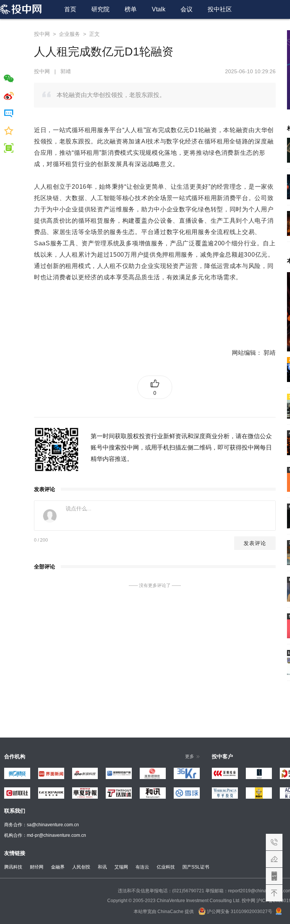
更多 (189, 756)
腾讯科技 (13, 867)
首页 (70, 9)
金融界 (58, 867)
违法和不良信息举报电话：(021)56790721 (161, 890)
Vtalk (158, 9)
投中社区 (220, 9)
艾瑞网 (121, 867)
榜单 (131, 9)
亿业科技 (166, 867)
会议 (186, 9)
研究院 (100, 9)
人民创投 (81, 867)
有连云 (142, 867)
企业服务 (69, 34)
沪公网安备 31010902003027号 (239, 911)
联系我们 (274, 842)
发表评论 (255, 543)
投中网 (42, 34)
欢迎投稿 (274, 859)
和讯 (102, 867)
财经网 (36, 867)
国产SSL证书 (195, 867)
